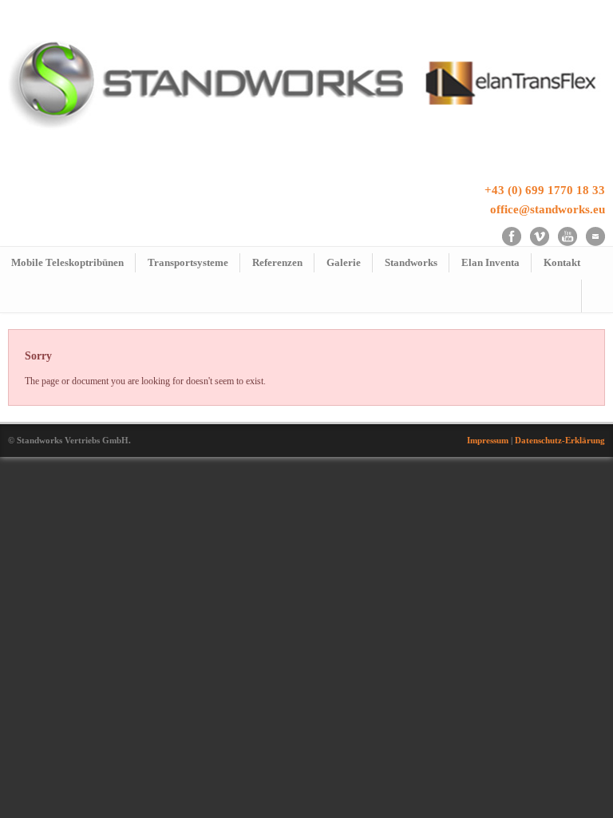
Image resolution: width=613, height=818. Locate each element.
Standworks (411, 262)
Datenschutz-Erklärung (560, 440)
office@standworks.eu (547, 209)
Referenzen (277, 262)
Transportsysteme (188, 262)
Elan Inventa (490, 262)
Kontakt (562, 262)
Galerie (343, 262)
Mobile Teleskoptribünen (67, 262)
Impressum (487, 440)
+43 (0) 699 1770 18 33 (544, 190)
